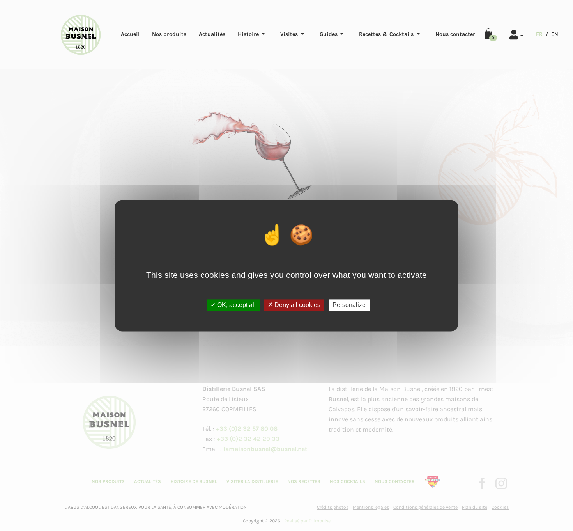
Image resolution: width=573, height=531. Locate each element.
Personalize (349, 305)
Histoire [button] (249, 34)
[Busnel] (81, 35)
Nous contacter (455, 34)
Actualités (212, 34)
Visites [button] (289, 34)
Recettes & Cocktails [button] (387, 34)
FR (539, 34)
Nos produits (169, 34)
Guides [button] (329, 34)
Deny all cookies (296, 305)
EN (554, 34)
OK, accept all (236, 305)
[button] (516, 33)
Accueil (130, 34)
